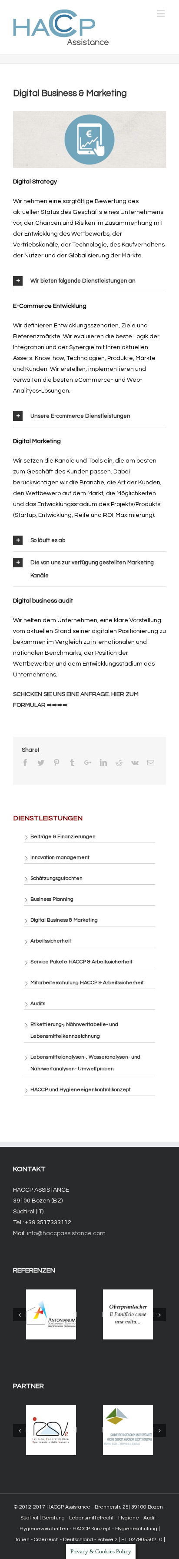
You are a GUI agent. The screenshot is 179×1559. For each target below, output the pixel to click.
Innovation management (60, 857)
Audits (37, 1003)
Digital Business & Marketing (64, 920)
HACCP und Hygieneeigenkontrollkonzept (80, 1090)
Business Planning (51, 899)
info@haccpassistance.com (66, 1233)
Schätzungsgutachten (56, 878)
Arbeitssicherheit (50, 941)
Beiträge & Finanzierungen (63, 836)
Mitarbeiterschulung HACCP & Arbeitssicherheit (87, 983)
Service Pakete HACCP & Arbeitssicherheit (81, 962)
